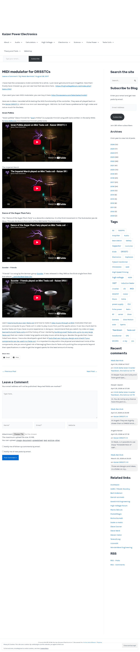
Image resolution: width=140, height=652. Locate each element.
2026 (112, 144)
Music (114, 299)
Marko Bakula (116, 510)
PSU (129, 304)
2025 (112, 149)
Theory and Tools (11, 51)
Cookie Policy (44, 648)
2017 (112, 182)
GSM (127, 267)
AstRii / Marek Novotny (120, 489)
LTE (124, 289)
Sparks (123, 325)
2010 (112, 211)
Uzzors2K (114, 543)
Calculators (31, 42)
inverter (115, 289)
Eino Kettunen (11, 121)
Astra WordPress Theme (92, 642)
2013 (112, 199)
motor (125, 294)
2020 (112, 170)
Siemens (115, 320)
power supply (117, 304)
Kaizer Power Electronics (19, 34)
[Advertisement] (70, 15)
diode (114, 252)
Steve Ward (115, 531)
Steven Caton (116, 535)
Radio (128, 309)
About (6, 42)
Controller (129, 246)
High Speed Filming (120, 272)
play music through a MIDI (63, 323)
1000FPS (121, 231)
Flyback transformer (120, 262)
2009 (112, 216)
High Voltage (47, 42)
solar (114, 325)
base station (117, 241)
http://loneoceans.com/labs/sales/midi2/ (69, 95)
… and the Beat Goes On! (22, 276)
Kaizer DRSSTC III (121, 416)
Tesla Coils (107, 42)
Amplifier (116, 236)
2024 (112, 153)
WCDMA (115, 341)
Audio (17, 42)
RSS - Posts (115, 560)
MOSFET (115, 294)
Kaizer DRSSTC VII (121, 462)
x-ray (125, 341)
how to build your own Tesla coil (20, 323)
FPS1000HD (116, 267)
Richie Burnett (116, 518)
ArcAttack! (114, 485)
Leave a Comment (10, 76)
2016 (112, 186)
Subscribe (35, 59)
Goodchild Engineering (120, 501)
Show (129, 314)
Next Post (92, 371)
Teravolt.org (115, 539)
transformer (117, 336)
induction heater (127, 283)
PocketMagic (116, 514)
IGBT (114, 283)
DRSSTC (124, 251)
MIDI (132, 289)
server (120, 314)
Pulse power (117, 309)
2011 (112, 207)
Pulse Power (92, 42)
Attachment (7, 434)
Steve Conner (116, 526)
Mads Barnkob (117, 360)
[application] (10, 42)
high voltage (118, 277)
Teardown (117, 330)
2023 (112, 157)
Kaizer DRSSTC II (12, 104)
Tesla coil (131, 330)
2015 (112, 190)
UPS (127, 336)
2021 (112, 165)
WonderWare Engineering (121, 547)
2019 (112, 174)
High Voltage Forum (118, 505)
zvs (132, 341)
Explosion (129, 257)
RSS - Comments (117, 565)
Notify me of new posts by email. (17, 451)
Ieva (32, 118)
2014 (112, 195)
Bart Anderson (116, 493)
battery (128, 241)
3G (113, 231)
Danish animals (117, 497)
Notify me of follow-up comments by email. (22, 446)
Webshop (28, 51)
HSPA (130, 278)
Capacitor (116, 246)
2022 (112, 161)
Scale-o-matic (116, 522)
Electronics (63, 42)
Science (77, 42)
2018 (112, 178)
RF (113, 314)
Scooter (40, 273)
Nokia (123, 299)
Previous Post (9, 371)
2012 (112, 203)
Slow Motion (128, 320)
